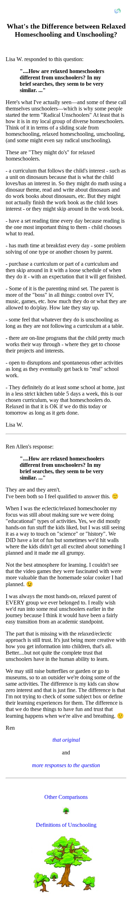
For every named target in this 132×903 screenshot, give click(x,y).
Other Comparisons (66, 797)
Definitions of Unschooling (66, 825)
